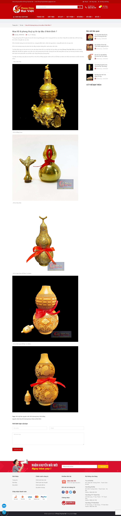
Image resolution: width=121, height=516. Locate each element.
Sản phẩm (15, 485)
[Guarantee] (68, 502)
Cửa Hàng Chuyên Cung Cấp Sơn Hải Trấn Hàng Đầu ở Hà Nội (101, 66)
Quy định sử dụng (40, 487)
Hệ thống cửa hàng (104, 1)
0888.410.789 (93, 500)
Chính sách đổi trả (40, 485)
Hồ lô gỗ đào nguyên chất (22, 416)
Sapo (75, 513)
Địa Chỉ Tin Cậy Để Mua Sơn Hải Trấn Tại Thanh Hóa (101, 56)
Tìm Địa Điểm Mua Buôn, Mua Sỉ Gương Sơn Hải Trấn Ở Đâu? (101, 36)
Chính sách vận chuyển (42, 482)
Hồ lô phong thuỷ (34, 416)
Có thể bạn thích (93, 85)
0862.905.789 (93, 506)
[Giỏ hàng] (100, 7)
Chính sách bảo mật (41, 480)
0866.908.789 (92, 8)
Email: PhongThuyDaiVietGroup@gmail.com (45, 1)
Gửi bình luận (17, 449)
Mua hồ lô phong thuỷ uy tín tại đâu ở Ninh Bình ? (34, 31)
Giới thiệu (14, 482)
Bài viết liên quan (92, 31)
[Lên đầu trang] (118, 256)
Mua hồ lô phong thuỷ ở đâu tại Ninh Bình (30, 419)
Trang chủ (15, 480)
